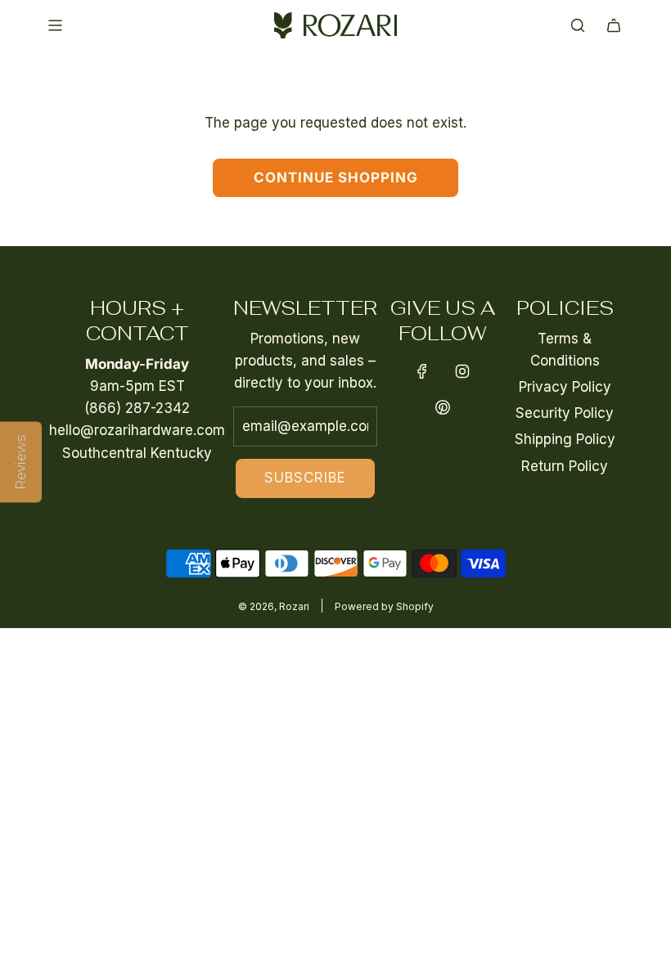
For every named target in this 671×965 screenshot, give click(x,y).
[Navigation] (55, 25)
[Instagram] (462, 371)
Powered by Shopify (384, 606)
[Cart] (614, 25)
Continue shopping (336, 177)
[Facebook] (422, 371)
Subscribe (305, 477)
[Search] (578, 25)
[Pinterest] (443, 407)
